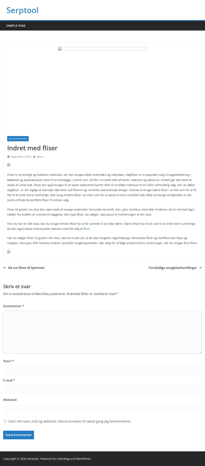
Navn (8, 361)
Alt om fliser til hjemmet (26, 268)
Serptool (22, 9)
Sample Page (15, 25)
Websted (10, 400)
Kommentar (13, 306)
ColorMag (63, 459)
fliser (86, 229)
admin (39, 156)
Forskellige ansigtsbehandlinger (173, 268)
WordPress (83, 459)
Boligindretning (18, 138)
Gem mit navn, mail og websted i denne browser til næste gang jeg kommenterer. (70, 421)
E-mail (9, 380)
